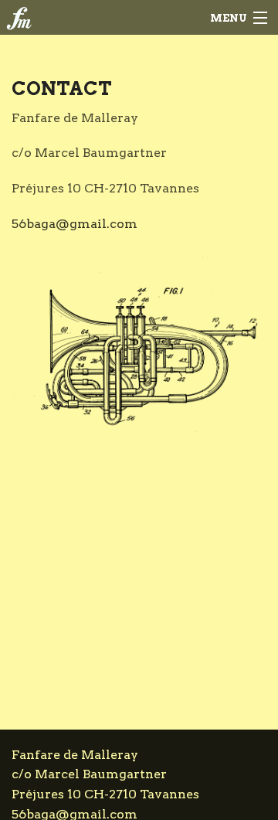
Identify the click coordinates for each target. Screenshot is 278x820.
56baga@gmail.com (74, 223)
